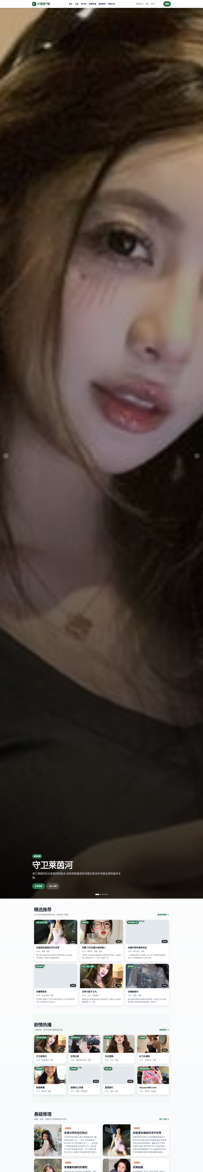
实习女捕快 (144, 1056)
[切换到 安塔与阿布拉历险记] (107, 894)
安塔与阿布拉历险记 (75, 1132)
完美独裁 (138, 1167)
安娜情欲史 (41, 991)
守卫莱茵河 (41, 1056)
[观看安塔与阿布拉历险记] (48, 1140)
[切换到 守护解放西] (100, 894)
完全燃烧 (109, 1056)
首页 (70, 4)
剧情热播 (92, 4)
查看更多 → (164, 1030)
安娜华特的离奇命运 (137, 947)
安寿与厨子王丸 (89, 991)
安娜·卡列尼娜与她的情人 (94, 947)
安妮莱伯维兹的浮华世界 (47, 947)
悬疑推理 (102, 4)
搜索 (167, 4)
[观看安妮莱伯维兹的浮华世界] (117, 1140)
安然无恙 (75, 1056)
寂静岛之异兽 (77, 1087)
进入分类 (53, 886)
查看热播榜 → (163, 914)
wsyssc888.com (147, 1087)
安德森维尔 (133, 991)
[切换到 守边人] (105, 894)
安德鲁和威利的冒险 (75, 1167)
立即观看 (38, 886)
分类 (76, 4)
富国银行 (109, 1087)
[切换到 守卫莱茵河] (97, 894)
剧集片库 (111, 4)
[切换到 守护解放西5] (102, 894)
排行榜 (83, 4)
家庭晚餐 (40, 1087)
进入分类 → (164, 1119)
